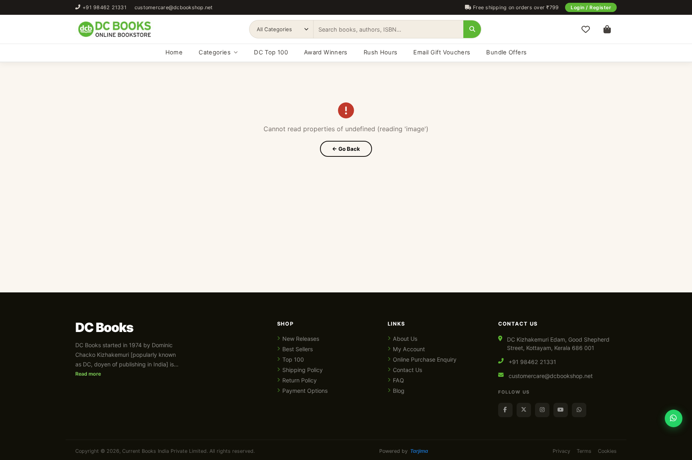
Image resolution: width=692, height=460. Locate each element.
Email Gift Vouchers (441, 52)
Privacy (561, 451)
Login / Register (591, 7)
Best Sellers (297, 349)
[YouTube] (560, 410)
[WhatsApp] (579, 410)
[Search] (472, 29)
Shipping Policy (302, 369)
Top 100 (293, 359)
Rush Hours (381, 52)
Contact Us (407, 369)
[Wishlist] (585, 29)
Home (174, 52)
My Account (409, 349)
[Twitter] (524, 410)
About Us (405, 338)
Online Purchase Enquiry (425, 359)
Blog (398, 390)
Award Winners (326, 52)
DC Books (104, 327)
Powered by (403, 451)
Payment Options (305, 390)
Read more (88, 374)
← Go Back (346, 149)
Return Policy (299, 380)
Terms (584, 451)
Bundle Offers (506, 52)
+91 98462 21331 (104, 7)
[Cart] (607, 29)
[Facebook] (505, 410)
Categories (215, 52)
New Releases (300, 338)
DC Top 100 (271, 52)
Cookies (607, 451)
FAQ (398, 380)
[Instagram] (542, 410)
